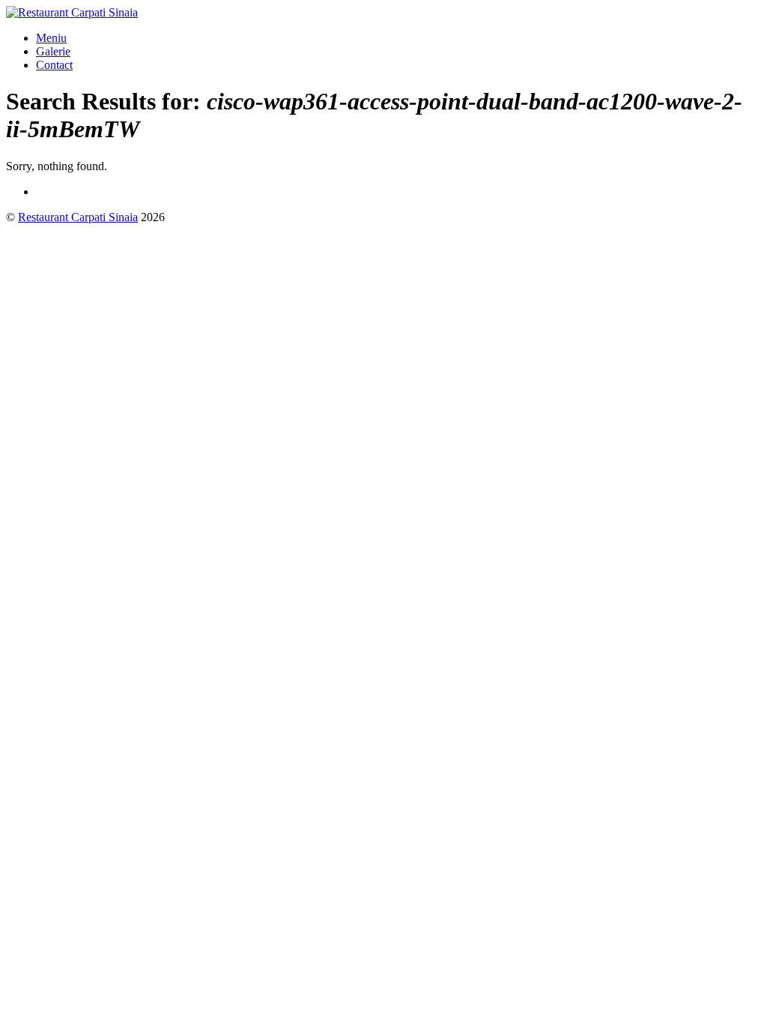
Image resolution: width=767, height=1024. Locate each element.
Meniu (51, 37)
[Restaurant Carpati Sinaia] (72, 12)
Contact (54, 64)
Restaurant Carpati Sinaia (78, 217)
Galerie (53, 51)
